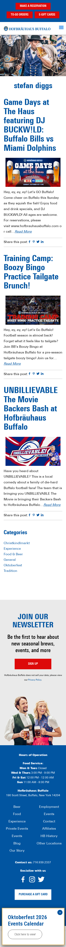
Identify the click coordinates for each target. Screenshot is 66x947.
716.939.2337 (42, 862)
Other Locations (49, 843)
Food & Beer (13, 554)
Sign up (33, 663)
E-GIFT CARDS (47, 14)
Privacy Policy (34, 680)
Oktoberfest (13, 565)
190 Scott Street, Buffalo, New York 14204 (33, 795)
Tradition (10, 571)
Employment (49, 807)
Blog (17, 843)
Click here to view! (25, 934)
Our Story (17, 851)
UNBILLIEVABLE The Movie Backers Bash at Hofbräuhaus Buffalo (31, 409)
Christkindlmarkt (17, 543)
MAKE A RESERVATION (33, 6)
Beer (17, 807)
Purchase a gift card (33, 894)
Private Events (17, 829)
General (10, 560)
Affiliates (49, 829)
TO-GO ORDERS (19, 14)
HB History (49, 836)
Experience (12, 549)
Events (17, 836)
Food (17, 814)
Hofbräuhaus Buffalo (27, 28)
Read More (23, 232)
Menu (61, 27)
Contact (49, 821)
